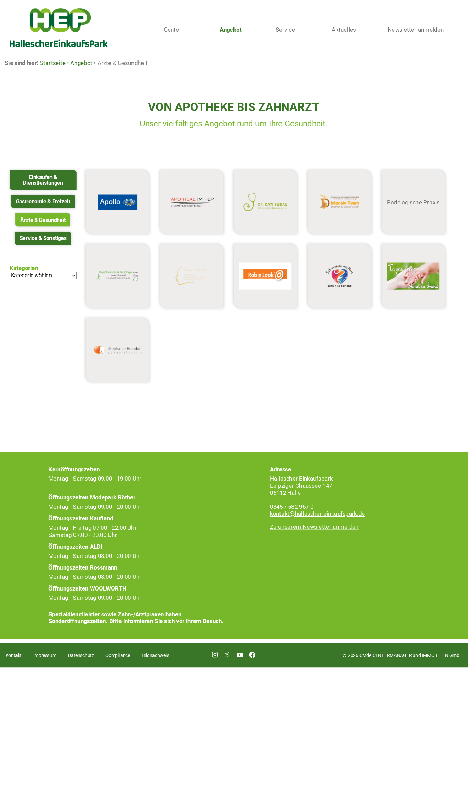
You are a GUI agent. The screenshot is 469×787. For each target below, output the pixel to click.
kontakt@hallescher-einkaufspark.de (317, 513)
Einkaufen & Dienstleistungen (43, 180)
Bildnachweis (155, 655)
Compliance (117, 655)
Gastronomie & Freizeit (43, 201)
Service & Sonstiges (43, 238)
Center (172, 29)
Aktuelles (344, 29)
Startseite (53, 62)
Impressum (44, 655)
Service (285, 29)
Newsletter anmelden (416, 29)
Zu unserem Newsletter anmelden (314, 526)
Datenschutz (81, 655)
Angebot (231, 29)
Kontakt (13, 655)
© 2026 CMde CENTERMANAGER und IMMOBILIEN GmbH (402, 655)
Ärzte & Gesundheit (43, 220)
